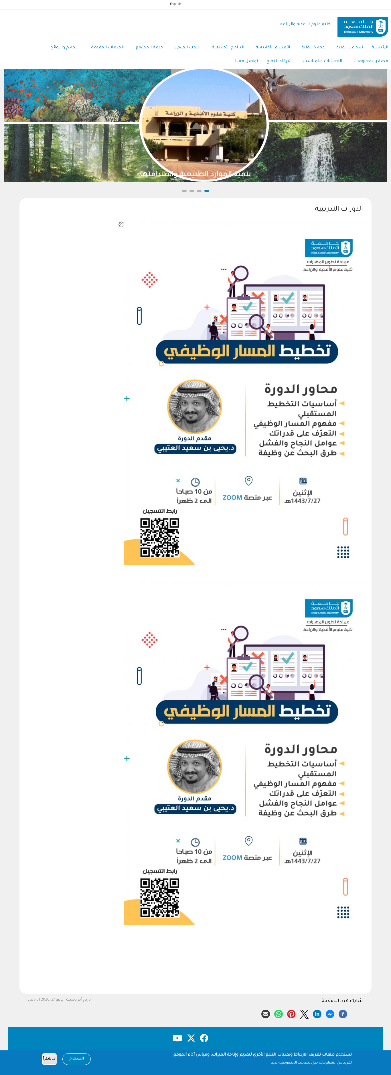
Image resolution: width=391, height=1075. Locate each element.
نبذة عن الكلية (349, 48)
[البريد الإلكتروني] (265, 1013)
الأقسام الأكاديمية (273, 48)
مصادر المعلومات (371, 61)
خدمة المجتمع (149, 48)
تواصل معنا (246, 61)
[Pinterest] (291, 1013)
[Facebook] (343, 1013)
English (175, 4)
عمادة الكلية (313, 48)
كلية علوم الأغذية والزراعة (305, 24)
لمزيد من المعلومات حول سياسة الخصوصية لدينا (311, 1063)
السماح (76, 1059)
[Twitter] (304, 1013)
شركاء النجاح (279, 61)
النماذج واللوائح (65, 48)
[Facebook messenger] (330, 1013)
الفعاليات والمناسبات (321, 61)
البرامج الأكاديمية (228, 48)
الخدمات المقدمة (107, 48)
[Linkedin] (317, 1013)
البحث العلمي (187, 48)
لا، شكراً (49, 1059)
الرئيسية (380, 48)
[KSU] (363, 24)
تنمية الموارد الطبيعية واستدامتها (195, 175)
